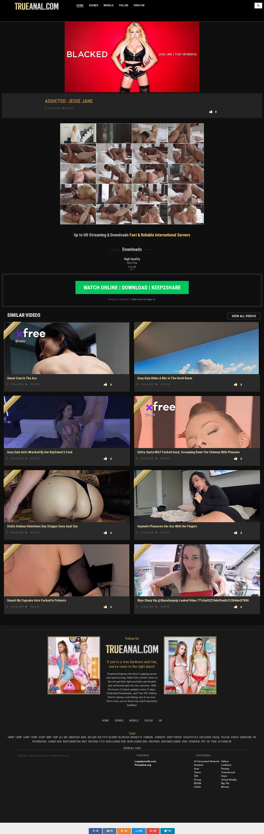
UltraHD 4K (224, 741)
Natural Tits (96, 741)
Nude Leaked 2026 (137, 741)
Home (80, 5)
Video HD (139, 5)
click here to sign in (143, 299)
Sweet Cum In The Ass (22, 378)
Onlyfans (154, 741)
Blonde (113, 737)
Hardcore (246, 737)
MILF (84, 741)
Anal (84, 737)
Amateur (74, 737)
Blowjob (124, 737)
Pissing (225, 768)
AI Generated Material (206, 761)
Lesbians (226, 764)
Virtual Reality (229, 779)
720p (55, 737)
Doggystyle (190, 737)
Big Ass (92, 737)
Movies (225, 786)
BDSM (197, 783)
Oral (185, 741)
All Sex (63, 737)
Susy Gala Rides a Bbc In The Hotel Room (164, 378)
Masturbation (72, 741)
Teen (214, 741)
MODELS (109, 5)
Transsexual (228, 772)
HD (67, 435)
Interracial (39, 741)
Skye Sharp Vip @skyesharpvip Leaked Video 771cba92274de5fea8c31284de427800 (193, 600)
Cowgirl (148, 737)
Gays (224, 775)
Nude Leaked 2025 (116, 741)
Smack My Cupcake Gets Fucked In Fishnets (36, 600)
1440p (26, 737)
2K (67, 509)
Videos (225, 761)
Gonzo (235, 737)
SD (67, 361)
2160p (41, 737)
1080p (11, 737)
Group (197, 779)
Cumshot (160, 737)
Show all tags (132, 748)
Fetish (197, 786)
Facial (216, 737)
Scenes (93, 5)
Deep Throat (174, 737)
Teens (197, 772)
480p (48, 737)
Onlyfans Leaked (171, 741)
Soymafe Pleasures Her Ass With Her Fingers (167, 526)
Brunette (136, 737)
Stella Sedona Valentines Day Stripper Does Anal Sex (42, 526)
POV (203, 741)
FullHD (123, 5)
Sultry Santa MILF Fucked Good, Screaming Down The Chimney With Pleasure (188, 452)
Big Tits (102, 737)
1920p (34, 737)
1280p (18, 737)
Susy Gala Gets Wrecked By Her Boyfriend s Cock (40, 452)
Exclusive (205, 737)
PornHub (194, 741)
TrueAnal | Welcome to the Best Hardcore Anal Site (37, 6)
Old (196, 775)
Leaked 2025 (55, 741)
